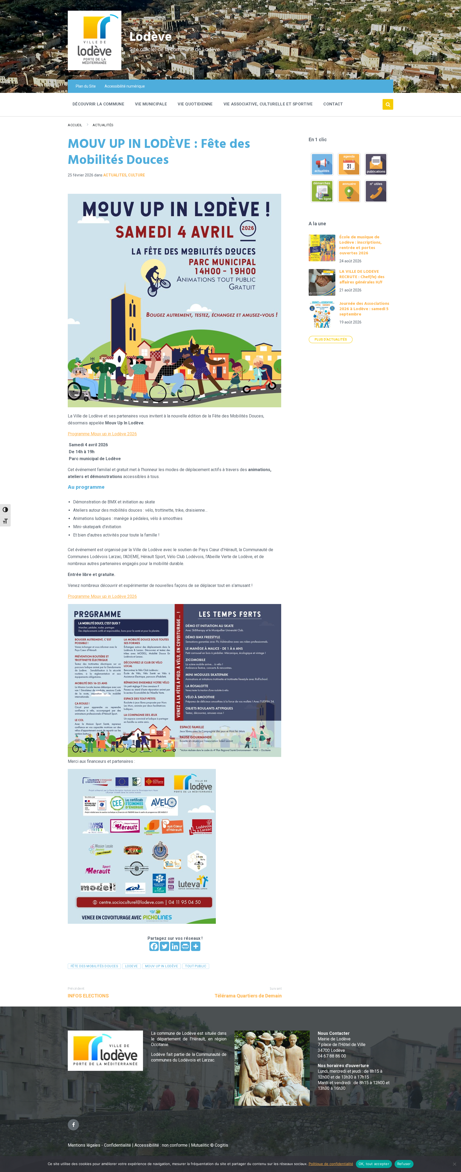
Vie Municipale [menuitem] (151, 104)
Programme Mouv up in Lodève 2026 (102, 433)
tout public (195, 966)
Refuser (404, 1164)
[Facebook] (154, 946)
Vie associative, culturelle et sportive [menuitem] (268, 104)
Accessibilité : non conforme (161, 1145)
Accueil (75, 125)
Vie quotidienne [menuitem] (195, 104)
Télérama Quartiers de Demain (248, 996)
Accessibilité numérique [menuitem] (125, 86)
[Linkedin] (175, 946)
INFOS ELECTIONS (88, 996)
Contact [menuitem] (333, 104)
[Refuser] (454, 1164)
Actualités (103, 125)
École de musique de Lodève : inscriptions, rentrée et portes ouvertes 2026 (360, 245)
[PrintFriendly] (185, 946)
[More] (195, 946)
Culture (136, 175)
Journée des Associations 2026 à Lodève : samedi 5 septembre (364, 309)
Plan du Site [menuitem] (86, 86)
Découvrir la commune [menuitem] (98, 104)
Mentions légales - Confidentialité (99, 1145)
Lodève (150, 37)
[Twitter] (164, 946)
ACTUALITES (114, 175)
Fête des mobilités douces (94, 966)
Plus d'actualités (331, 339)
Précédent (76, 989)
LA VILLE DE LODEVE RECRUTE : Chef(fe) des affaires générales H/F (361, 277)
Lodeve (131, 966)
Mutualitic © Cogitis (209, 1145)
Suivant (276, 989)
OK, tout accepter (374, 1164)
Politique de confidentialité (331, 1164)
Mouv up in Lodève (161, 966)
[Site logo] (94, 68)
